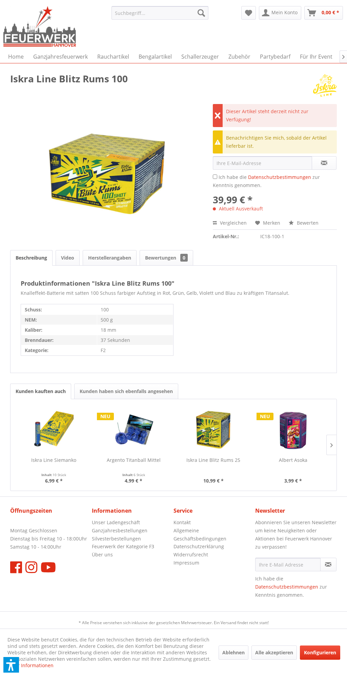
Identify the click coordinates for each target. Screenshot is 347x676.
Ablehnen (233, 652)
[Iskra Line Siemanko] (53, 429)
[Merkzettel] (248, 13)
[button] (11, 665)
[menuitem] (160, 13)
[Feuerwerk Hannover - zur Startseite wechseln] (39, 26)
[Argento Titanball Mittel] (133, 429)
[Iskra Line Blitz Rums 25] (213, 429)
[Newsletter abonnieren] (328, 564)
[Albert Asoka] (293, 429)
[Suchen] (201, 13)
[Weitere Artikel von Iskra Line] (325, 85)
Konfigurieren (320, 652)
